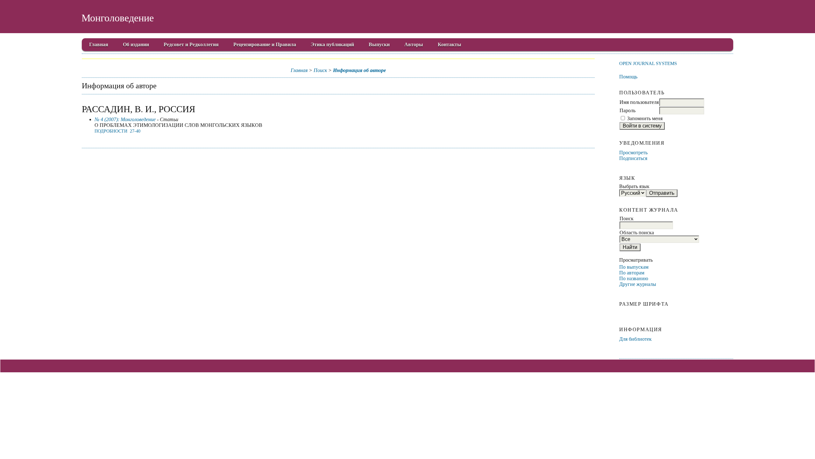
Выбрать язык (634, 186)
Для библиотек (635, 339)
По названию (633, 278)
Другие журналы (637, 284)
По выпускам (633, 267)
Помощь (628, 76)
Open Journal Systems (648, 63)
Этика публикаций (332, 44)
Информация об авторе (359, 70)
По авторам (631, 272)
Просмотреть (633, 152)
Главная (98, 44)
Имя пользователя (639, 102)
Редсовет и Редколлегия (191, 44)
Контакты (449, 44)
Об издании (136, 44)
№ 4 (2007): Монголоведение (125, 119)
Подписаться (633, 158)
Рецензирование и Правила (264, 44)
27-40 (135, 131)
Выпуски (379, 44)
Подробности (111, 131)
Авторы (413, 44)
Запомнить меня (645, 118)
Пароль (627, 110)
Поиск (320, 70)
